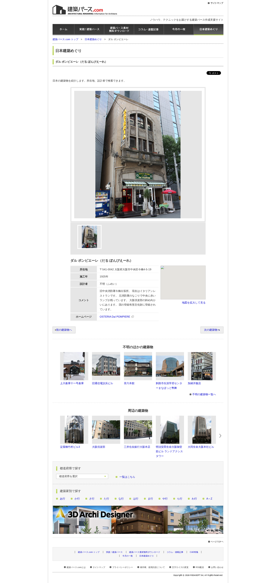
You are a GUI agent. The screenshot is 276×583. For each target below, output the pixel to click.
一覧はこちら (127, 477)
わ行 (194, 498)
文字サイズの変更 (180, 567)
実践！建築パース (89, 29)
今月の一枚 (179, 29)
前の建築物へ (64, 329)
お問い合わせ (217, 567)
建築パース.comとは (76, 567)
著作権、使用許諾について (152, 567)
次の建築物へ (212, 329)
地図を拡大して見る (194, 302)
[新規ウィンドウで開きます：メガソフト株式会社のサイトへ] (198, 576)
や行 (165, 498)
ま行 (150, 498)
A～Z (209, 498)
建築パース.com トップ (65, 39)
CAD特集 (194, 552)
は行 (135, 498)
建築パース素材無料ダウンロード (119, 29)
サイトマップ (99, 567)
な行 (121, 498)
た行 (106, 498)
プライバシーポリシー (122, 567)
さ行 (91, 498)
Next (220, 436)
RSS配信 (200, 567)
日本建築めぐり (208, 29)
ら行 (179, 498)
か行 (77, 498)
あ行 (62, 498)
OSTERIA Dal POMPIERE (115, 316)
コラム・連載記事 (149, 29)
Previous (55, 436)
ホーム (63, 29)
